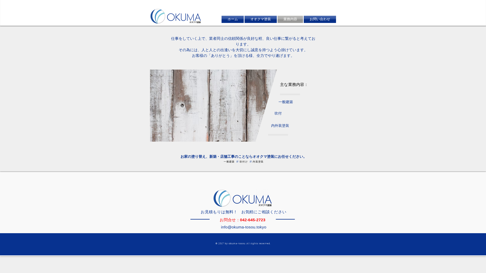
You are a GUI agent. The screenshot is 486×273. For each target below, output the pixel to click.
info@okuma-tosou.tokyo (243, 227)
